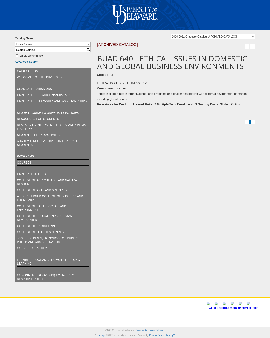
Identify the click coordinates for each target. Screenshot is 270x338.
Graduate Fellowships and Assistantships (52, 101)
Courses (24, 162)
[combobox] (213, 36)
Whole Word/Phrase (31, 55)
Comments (141, 330)
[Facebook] (221, 308)
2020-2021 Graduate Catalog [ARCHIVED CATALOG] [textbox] (204, 36)
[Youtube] (237, 308)
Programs (25, 156)
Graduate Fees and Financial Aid (43, 95)
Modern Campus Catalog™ (162, 335)
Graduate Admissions (34, 89)
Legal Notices (156, 330)
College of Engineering (37, 226)
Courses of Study (32, 248)
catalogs (101, 335)
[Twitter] (212, 308)
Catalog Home (28, 71)
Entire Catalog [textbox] (24, 44)
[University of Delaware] (135, 25)
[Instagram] (230, 308)
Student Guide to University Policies (48, 112)
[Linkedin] (252, 308)
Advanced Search (26, 61)
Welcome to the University (39, 77)
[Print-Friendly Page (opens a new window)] (247, 46)
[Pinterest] (245, 308)
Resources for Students (38, 118)
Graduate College (32, 174)
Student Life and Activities (39, 135)
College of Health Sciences (40, 232)
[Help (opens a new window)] (252, 46)
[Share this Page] (241, 46)
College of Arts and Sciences (42, 190)
